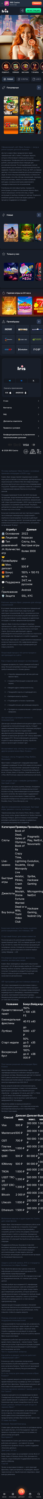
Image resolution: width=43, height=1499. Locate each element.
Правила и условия (11, 428)
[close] (2, 3)
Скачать (37, 3)
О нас (5, 401)
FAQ (5, 414)
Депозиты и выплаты (12, 421)
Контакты (7, 408)
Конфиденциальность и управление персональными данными (19, 436)
